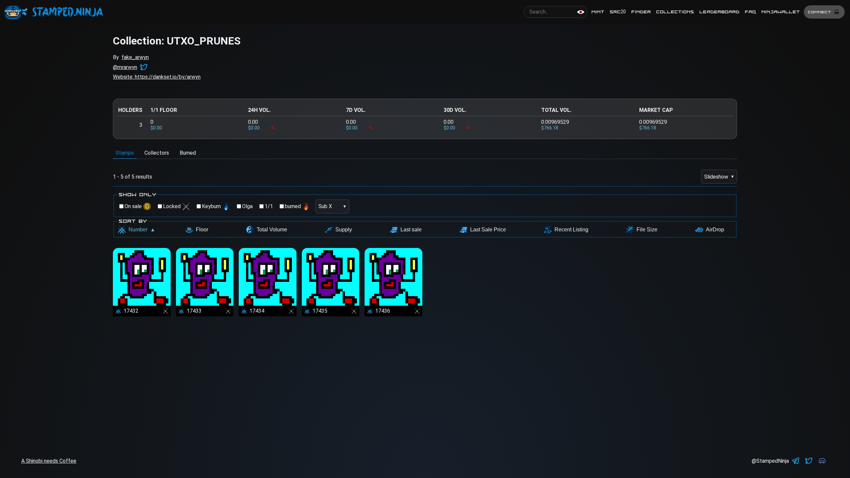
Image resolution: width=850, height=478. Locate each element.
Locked (172, 206)
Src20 (618, 11)
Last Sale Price (488, 229)
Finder (641, 11)
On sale (133, 206)
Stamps (125, 153)
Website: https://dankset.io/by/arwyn (157, 77)
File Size (647, 229)
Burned (188, 153)
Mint (597, 11)
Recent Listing (571, 229)
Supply (343, 229)
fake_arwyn (135, 57)
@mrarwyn (125, 67)
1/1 (269, 206)
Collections (675, 11)
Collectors (156, 153)
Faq (750, 11)
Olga (247, 206)
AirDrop (715, 229)
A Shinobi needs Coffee (48, 461)
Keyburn (211, 206)
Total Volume (272, 229)
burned (293, 206)
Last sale (411, 229)
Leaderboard (719, 11)
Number (141, 229)
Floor (202, 229)
